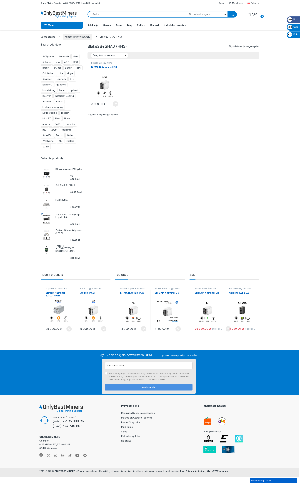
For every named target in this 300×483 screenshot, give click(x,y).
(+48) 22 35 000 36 (68, 421)
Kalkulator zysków (130, 436)
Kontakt (154, 25)
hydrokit (74, 90)
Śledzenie (126, 440)
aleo (75, 56)
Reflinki (141, 25)
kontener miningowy (52, 107)
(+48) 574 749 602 (67, 426)
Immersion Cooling (64, 96)
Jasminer (47, 101)
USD (293, 27)
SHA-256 (47, 135)
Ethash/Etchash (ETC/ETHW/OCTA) (205, 289)
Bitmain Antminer (195, 471)
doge (70, 73)
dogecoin (47, 79)
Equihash (61, 79)
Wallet (70, 135)
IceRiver (46, 96)
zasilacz (70, 141)
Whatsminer (48, 141)
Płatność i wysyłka (130, 422)
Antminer (46, 62)
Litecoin (65, 112)
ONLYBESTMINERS (65, 471)
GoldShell (247, 288)
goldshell (61, 84)
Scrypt (53, 129)
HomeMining (48, 90)
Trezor (59, 135)
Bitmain (94, 63)
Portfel (58, 124)
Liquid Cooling (49, 112)
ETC (72, 79)
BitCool (57, 67)
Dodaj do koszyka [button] (114, 104)
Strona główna (48, 36)
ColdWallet (47, 73)
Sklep (221, 3)
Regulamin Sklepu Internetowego (138, 413)
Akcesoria (64, 56)
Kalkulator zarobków (175, 25)
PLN (292, 19)
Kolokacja (93, 25)
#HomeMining (235, 288)
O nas (119, 25)
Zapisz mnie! (148, 387)
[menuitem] (253, 3)
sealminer (66, 129)
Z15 (60, 141)
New (57, 118)
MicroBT (46, 118)
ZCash (45, 146)
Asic (182, 471)
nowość (46, 124)
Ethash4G (47, 84)
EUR (293, 34)
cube (60, 73)
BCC (75, 62)
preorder (70, 124)
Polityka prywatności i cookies (136, 417)
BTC (79, 67)
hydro (62, 90)
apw (58, 62)
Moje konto (237, 3)
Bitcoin (45, 67)
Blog (129, 25)
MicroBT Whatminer (218, 471)
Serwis (107, 25)
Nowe (67, 118)
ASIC (66, 62)
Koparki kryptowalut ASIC (77, 36)
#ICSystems (48, 56)
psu (44, 129)
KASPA (59, 101)
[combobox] (138, 14)
